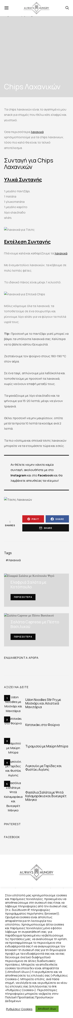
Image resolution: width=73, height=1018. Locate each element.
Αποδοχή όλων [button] (47, 1009)
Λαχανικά (14, 560)
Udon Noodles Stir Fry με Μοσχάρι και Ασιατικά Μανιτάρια (43, 703)
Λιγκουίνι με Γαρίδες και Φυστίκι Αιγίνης (43, 768)
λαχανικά (37, 132)
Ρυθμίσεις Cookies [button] (19, 1009)
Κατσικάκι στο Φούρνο (42, 725)
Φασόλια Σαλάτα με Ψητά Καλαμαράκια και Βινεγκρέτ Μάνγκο (46, 796)
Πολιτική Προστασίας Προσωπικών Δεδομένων (29, 999)
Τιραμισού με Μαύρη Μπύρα (46, 746)
